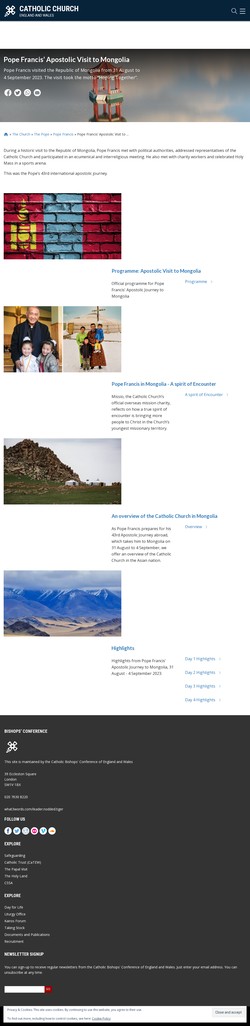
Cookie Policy (101, 1018)
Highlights (123, 648)
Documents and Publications (27, 934)
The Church (21, 134)
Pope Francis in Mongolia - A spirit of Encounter (164, 384)
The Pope (41, 134)
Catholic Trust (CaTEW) (22, 862)
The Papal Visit (16, 869)
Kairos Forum (15, 921)
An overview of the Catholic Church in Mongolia (165, 516)
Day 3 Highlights (200, 686)
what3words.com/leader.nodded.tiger (33, 809)
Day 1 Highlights (200, 658)
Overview (193, 526)
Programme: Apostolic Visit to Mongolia (156, 271)
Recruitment (14, 941)
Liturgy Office (15, 914)
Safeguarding (14, 855)
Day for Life (13, 907)
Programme (196, 281)
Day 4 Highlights (200, 699)
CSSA (8, 882)
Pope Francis (63, 134)
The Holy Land (15, 876)
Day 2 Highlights (200, 672)
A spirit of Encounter (204, 394)
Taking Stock (14, 927)
